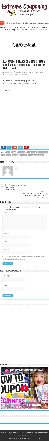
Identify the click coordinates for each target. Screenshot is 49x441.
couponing (8, 72)
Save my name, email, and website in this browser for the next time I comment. (23, 257)
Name (6, 234)
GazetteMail (43, 152)
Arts (14, 152)
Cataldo (22, 152)
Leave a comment (11, 74)
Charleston (32, 152)
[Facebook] (21, 435)
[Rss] (19, 435)
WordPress (15, 433)
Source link (6, 91)
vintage (23, 155)
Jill (3, 155)
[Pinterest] (25, 435)
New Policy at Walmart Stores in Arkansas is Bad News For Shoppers (33, 194)
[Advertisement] (24, 119)
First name (7, 276)
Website (6, 249)
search (15, 155)
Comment (7, 213)
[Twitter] (23, 435)
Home (4, 27)
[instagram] (30, 435)
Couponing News (15, 27)
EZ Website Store (41, 433)
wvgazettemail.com (36, 155)
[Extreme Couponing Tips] (24, 9)
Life (8, 155)
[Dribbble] (28, 435)
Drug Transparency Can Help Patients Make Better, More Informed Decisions (15, 186)
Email (5, 241)
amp (8, 152)
